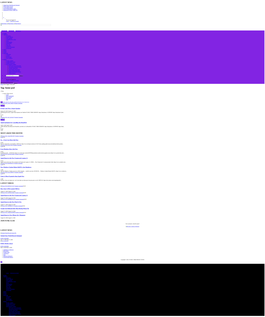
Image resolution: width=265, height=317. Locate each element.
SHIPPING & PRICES (8, 249)
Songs (7, 40)
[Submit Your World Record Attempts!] (8, 233)
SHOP (4, 49)
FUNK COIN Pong (13, 68)
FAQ (4, 254)
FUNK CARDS (9, 60)
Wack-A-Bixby (12, 73)
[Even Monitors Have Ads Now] (11, 145)
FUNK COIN (6, 252)
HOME (5, 33)
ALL (2, 102)
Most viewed (9, 97)
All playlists (8, 48)
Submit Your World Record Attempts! (11, 5)
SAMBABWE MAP (10, 62)
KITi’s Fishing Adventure (14, 70)
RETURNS (5, 251)
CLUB (4, 52)
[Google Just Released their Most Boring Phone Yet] (11, 205)
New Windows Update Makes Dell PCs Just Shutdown (16, 167)
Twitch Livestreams (10, 47)
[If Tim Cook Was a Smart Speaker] (11, 103)
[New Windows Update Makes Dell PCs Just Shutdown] (12, 163)
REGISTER (8, 57)
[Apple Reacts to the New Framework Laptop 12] (12, 154)
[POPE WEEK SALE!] (4, 241)
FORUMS (5, 53)
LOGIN (8, 55)
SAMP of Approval (10, 63)
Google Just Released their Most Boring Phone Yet (15, 208)
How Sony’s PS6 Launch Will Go (10, 188)
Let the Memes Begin (8, 7)
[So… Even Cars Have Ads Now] (12, 136)
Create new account (14, 21)
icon (1, 104)
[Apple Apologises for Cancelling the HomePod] (12, 117)
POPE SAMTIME (5, 238)
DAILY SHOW (9, 37)
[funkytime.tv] (11, 23)
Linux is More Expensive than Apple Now (12, 176)
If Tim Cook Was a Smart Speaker (10, 108)
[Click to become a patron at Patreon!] (132, 226)
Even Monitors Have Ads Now (9, 149)
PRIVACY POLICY (7, 256)
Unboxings (8, 45)
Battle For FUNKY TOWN (15, 72)
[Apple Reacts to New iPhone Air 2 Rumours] (12, 212)
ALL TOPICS (9, 58)
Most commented (10, 96)
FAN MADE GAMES (11, 64)
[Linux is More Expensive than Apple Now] (12, 172)
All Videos (8, 35)
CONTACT (6, 253)
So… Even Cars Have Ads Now (9, 140)
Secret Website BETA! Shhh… (10, 9)
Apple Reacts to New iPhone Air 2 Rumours (13, 215)
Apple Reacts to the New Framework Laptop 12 (14, 158)
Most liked (8, 98)
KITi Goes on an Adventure (15, 65)
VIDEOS (5, 34)
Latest (7, 94)
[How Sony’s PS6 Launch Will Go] (12, 186)
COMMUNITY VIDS (11, 39)
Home (2, 84)
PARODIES (9, 43)
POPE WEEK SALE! (8, 6)
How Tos (8, 44)
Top (1, 262)
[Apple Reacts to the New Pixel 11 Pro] (12, 199)
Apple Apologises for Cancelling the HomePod (14, 122)
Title (7, 99)
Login (7, 21)
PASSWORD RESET (8, 257)
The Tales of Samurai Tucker (15, 67)
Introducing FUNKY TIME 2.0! (10, 10)
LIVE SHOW (9, 38)
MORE (5, 59)
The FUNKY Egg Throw (14, 69)
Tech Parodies (9, 42)
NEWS (4, 50)
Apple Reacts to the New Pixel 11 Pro (11, 202)
